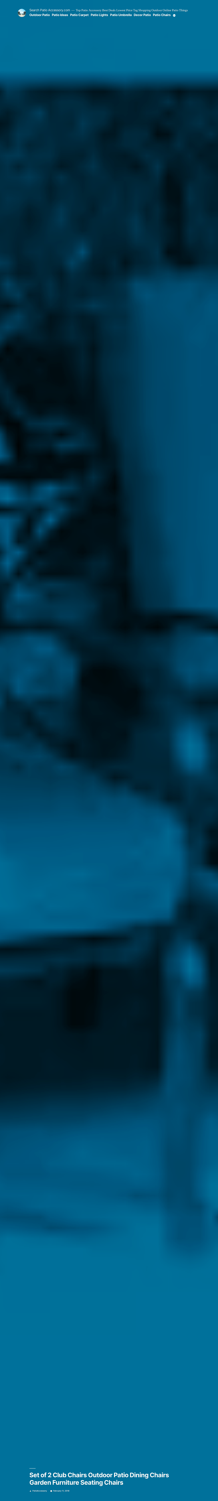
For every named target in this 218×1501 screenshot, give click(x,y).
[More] (174, 15)
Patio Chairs (162, 15)
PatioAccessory (39, 1491)
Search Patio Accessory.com (49, 10)
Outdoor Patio (39, 15)
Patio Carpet (79, 15)
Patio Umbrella (121, 15)
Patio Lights (99, 15)
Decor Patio (142, 15)
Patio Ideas (60, 15)
